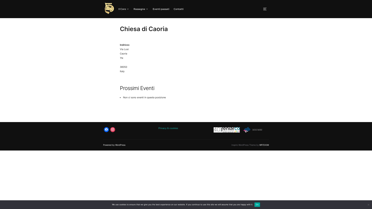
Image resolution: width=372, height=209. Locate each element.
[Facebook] (106, 129)
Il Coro (122, 9)
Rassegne (139, 9)
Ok (257, 204)
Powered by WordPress (114, 145)
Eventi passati (161, 9)
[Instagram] (113, 129)
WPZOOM (264, 145)
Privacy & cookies (168, 128)
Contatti (179, 9)
